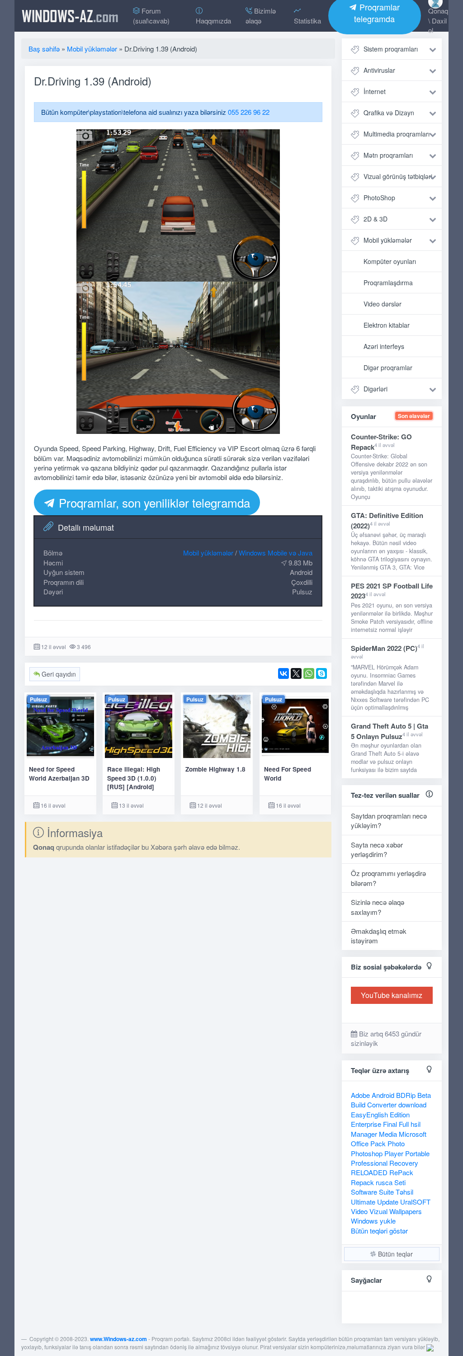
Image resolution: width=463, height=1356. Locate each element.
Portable (417, 1153)
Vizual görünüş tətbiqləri (398, 176)
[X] (296, 673)
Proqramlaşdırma (388, 282)
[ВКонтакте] (283, 673)
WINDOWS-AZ (70, 15)
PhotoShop (379, 197)
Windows (364, 1220)
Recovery (403, 1163)
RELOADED (369, 1172)
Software (364, 1191)
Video (359, 1211)
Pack (378, 1143)
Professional (369, 1163)
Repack (362, 1182)
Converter (382, 1104)
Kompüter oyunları (390, 261)
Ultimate (363, 1201)
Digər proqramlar (388, 367)
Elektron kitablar (387, 325)
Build (358, 1104)
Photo (396, 1143)
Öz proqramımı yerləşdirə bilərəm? (388, 877)
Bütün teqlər (394, 1253)
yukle (388, 1220)
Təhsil (404, 1191)
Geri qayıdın (58, 673)
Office (360, 1143)
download (412, 1104)
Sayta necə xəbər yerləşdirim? (377, 849)
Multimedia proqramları (397, 133)
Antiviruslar (379, 70)
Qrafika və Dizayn (389, 112)
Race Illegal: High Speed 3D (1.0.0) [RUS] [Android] (133, 778)
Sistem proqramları (391, 48)
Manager (364, 1134)
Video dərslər (383, 303)
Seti (400, 1182)
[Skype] (321, 673)
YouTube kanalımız (391, 995)
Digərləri (375, 388)
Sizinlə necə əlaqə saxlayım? (377, 906)
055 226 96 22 (248, 112)
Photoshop (367, 1153)
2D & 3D (375, 218)
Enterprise (366, 1124)
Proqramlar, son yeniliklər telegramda (153, 502)
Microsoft (412, 1134)
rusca (384, 1182)
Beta (424, 1095)
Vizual (378, 1211)
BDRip (406, 1095)
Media (388, 1134)
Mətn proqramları (388, 155)
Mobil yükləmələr (208, 552)
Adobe (360, 1095)
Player (393, 1153)
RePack (401, 1172)
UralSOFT (415, 1201)
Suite (386, 1191)
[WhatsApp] (308, 673)
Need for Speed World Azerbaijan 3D (59, 773)
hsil (415, 1124)
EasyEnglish (369, 1114)
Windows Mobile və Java (275, 552)
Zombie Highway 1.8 (215, 769)
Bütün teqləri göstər (379, 1230)
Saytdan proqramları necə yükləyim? (389, 820)
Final (390, 1124)
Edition (400, 1114)
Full (404, 1124)
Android (383, 1095)
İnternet (375, 91)
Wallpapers (405, 1211)
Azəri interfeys (384, 346)
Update (387, 1201)
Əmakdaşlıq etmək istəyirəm (378, 935)
